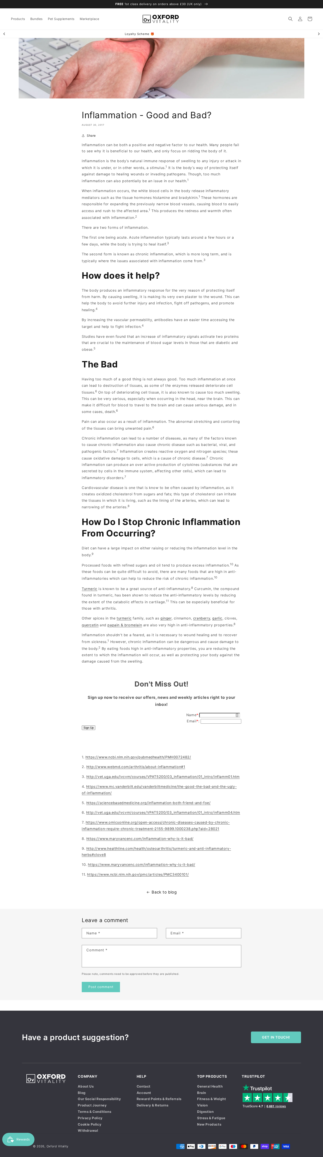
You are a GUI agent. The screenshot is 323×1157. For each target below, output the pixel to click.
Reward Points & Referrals (159, 1099)
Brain (201, 1093)
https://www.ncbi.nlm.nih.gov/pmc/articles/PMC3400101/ (138, 874)
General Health (210, 1086)
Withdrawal (88, 1130)
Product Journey (92, 1105)
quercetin (90, 625)
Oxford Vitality (58, 1146)
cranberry (201, 618)
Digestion (205, 1112)
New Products (209, 1124)
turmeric (124, 618)
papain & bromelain (124, 625)
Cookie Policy (89, 1124)
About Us (86, 1086)
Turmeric (89, 589)
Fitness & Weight (211, 1099)
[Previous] (4, 34)
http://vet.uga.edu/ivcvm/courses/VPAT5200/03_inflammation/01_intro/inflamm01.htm (163, 776)
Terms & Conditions (94, 1112)
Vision (202, 1105)
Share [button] (91, 135)
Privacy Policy (90, 1118)
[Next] (318, 34)
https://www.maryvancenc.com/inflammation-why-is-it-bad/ (140, 838)
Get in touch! (276, 1037)
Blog (81, 1093)
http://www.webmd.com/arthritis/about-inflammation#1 (135, 767)
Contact (144, 1086)
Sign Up (88, 727)
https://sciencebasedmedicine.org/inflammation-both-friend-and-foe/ (148, 803)
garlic (217, 618)
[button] (290, 19)
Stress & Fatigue (211, 1118)
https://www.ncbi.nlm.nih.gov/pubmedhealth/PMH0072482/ (138, 757)
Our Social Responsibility (99, 1099)
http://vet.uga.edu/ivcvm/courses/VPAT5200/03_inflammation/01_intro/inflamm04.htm (163, 812)
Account (144, 1093)
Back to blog (164, 892)
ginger (166, 618)
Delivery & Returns (153, 1105)
